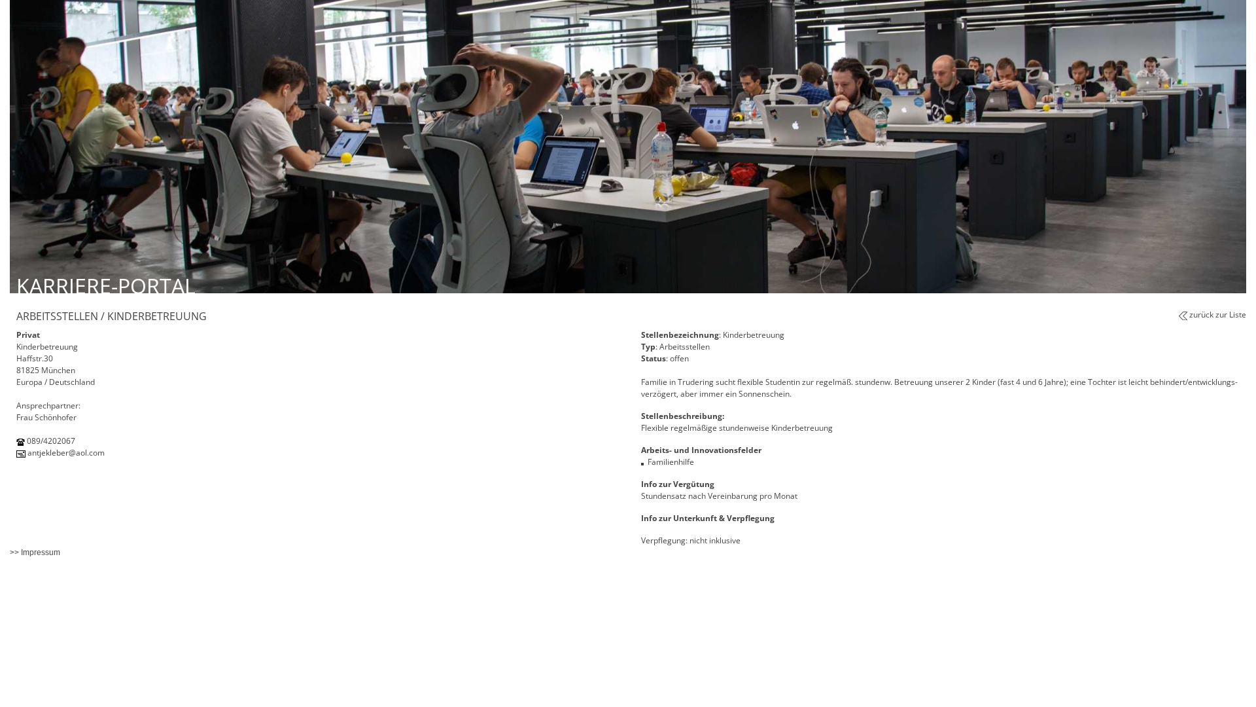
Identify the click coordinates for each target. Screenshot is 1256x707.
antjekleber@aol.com (66, 452)
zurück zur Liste (1217, 314)
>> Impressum (35, 552)
